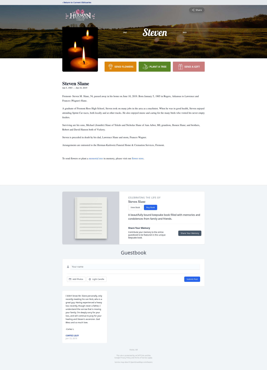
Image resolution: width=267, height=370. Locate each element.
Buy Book (150, 207)
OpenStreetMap (136, 362)
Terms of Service (141, 358)
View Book (135, 207)
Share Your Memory (190, 233)
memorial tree (96, 158)
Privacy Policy (125, 358)
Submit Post (192, 279)
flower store (138, 158)
